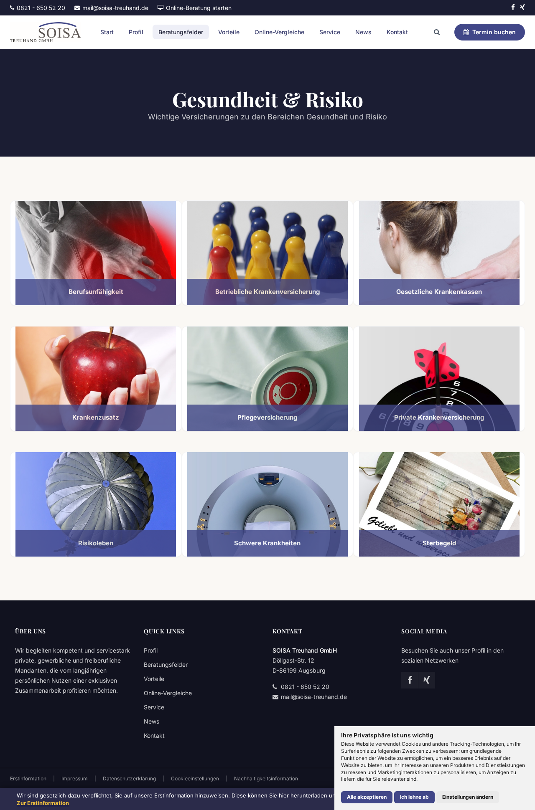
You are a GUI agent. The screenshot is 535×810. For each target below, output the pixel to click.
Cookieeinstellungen (195, 778)
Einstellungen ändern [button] (467, 797)
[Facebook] (513, 7)
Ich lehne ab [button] (414, 797)
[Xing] (522, 7)
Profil (151, 650)
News (151, 721)
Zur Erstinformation (43, 803)
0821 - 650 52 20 (305, 686)
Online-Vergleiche (168, 692)
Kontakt (154, 735)
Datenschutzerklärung (129, 778)
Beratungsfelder (166, 664)
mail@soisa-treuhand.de (314, 696)
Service (154, 707)
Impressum (74, 778)
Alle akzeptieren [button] (367, 797)
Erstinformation (28, 778)
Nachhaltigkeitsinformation (266, 778)
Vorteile (154, 678)
